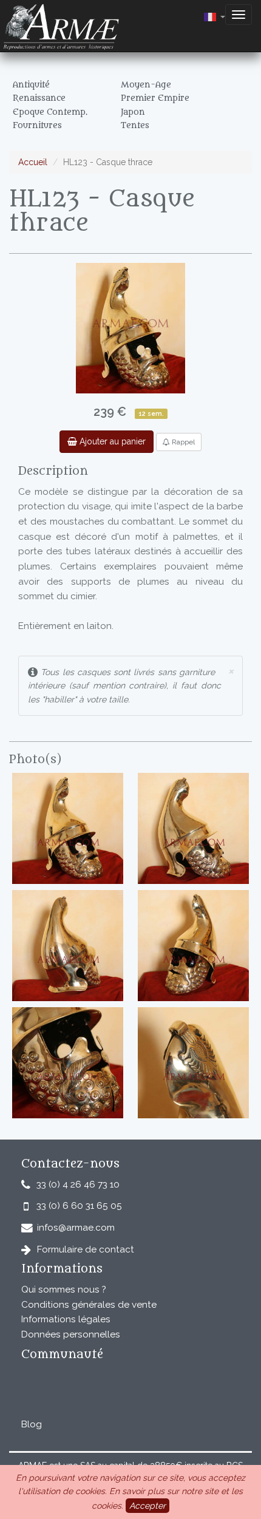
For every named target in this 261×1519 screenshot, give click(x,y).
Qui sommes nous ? (63, 1289)
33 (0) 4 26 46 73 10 (78, 1184)
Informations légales (65, 1319)
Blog (31, 1424)
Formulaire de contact (85, 1249)
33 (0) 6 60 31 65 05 (79, 1205)
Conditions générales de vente (89, 1304)
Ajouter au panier (111, 441)
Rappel (182, 442)
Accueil (32, 162)
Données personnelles (70, 1334)
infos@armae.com (76, 1227)
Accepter (147, 1506)
